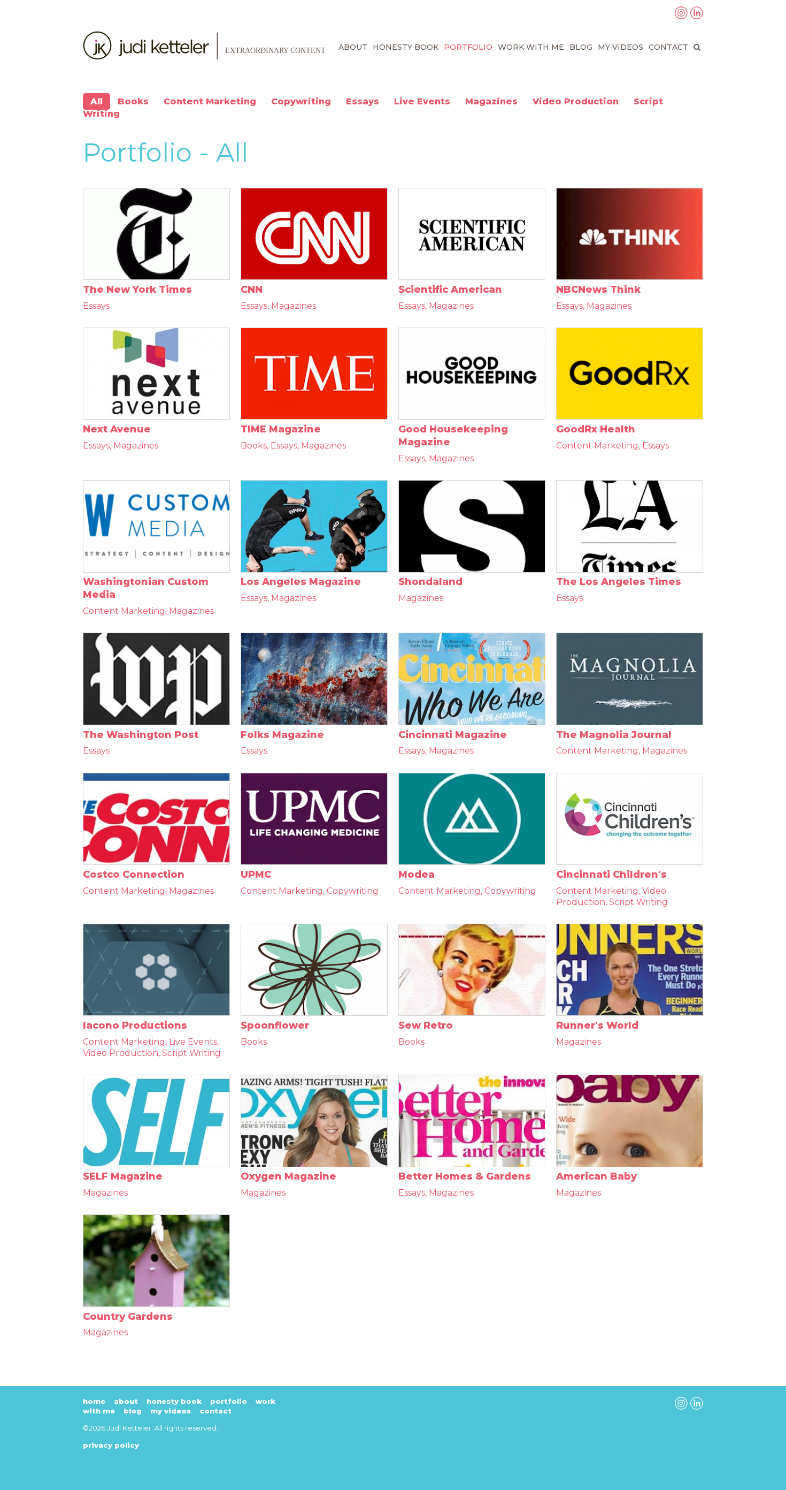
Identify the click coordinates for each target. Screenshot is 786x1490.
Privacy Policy (111, 1445)
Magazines (491, 101)
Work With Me (531, 47)
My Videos (620, 47)
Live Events (422, 101)
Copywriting (301, 101)
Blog (580, 47)
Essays (362, 101)
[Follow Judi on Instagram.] (681, 16)
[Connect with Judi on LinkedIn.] (696, 16)
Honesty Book (405, 47)
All (96, 101)
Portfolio (468, 47)
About (352, 47)
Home (94, 1401)
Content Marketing (210, 101)
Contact (668, 47)
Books (133, 101)
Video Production (576, 101)
